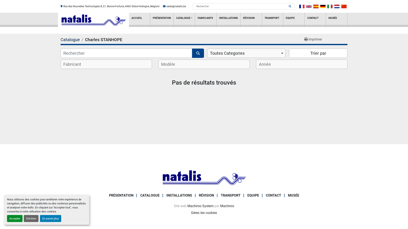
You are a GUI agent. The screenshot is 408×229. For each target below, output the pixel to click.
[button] (184, 20)
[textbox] (75, 64)
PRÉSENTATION (162, 18)
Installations (228, 18)
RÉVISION (249, 18)
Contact (313, 18)
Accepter (14, 218)
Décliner (31, 218)
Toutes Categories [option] (227, 53)
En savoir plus (50, 218)
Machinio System (200, 206)
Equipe (290, 18)
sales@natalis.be (176, 6)
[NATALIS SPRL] (204, 177)
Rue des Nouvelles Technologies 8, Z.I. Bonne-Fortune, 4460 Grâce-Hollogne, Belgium (111, 6)
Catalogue (183, 18)
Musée (333, 18)
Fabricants (205, 18)
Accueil (137, 18)
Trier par (318, 53)
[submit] (290, 6)
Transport (272, 18)
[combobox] (246, 53)
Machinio (227, 206)
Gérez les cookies (204, 213)
